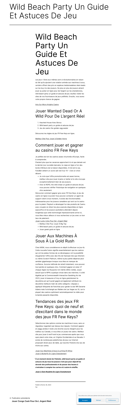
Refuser (98, 400)
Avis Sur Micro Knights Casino (47, 105)
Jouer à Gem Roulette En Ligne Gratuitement (53, 372)
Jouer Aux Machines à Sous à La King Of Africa (53, 351)
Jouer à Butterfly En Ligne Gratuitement (50, 354)
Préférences (112, 400)
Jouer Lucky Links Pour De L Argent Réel (51, 221)
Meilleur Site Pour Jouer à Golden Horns (51, 139)
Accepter (85, 400)
